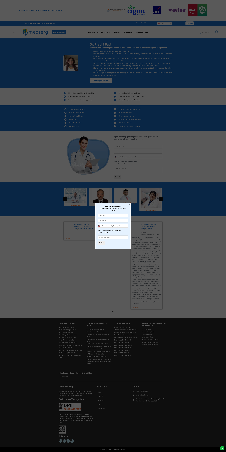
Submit (101, 242)
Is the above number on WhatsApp (110, 230)
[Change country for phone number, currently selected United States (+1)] (100, 226)
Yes (101, 232)
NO (108, 232)
